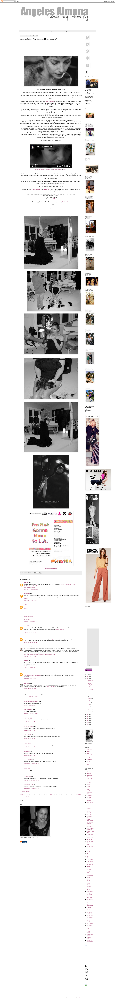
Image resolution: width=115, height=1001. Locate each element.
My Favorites (72, 31)
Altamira (88, 786)
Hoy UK (88, 851)
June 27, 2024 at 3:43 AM (29, 721)
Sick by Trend (90, 899)
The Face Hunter (89, 919)
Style (88, 764)
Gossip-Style (89, 848)
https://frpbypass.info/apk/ (29, 587)
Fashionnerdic (90, 841)
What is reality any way (90, 935)
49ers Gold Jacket (28, 693)
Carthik (25, 604)
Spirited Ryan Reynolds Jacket (31, 701)
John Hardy (26, 683)
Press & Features (91, 31)
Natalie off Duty (90, 891)
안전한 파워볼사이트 (28, 784)
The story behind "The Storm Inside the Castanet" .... (91, 687)
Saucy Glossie (90, 897)
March (89, 708)
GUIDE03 (26, 660)
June (89, 702)
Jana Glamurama (89, 857)
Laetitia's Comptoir (89, 869)
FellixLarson (26, 637)
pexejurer (26, 582)
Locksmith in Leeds (50, 686)
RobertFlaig (26, 625)
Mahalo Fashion (88, 880)
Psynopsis (89, 893)
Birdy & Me (89, 797)
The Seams (89, 925)
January (90, 711)
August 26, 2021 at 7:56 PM (30, 632)
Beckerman (89, 795)
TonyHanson (27, 593)
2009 (88, 724)
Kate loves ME (90, 863)
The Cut (88, 761)
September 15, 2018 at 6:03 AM (31, 589)
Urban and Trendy (89, 930)
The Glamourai (90, 921)
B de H (88, 790)
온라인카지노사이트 (28, 726)
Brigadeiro (89, 799)
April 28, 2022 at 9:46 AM (29, 667)
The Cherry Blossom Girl (89, 913)
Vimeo (64, 169)
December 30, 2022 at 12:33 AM (31, 696)
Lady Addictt (89, 866)
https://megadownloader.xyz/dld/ (31, 585)
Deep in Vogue (90, 826)
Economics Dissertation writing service (32, 675)
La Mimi (88, 763)
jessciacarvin (27, 646)
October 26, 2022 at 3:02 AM (30, 688)
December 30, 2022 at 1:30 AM (31, 713)
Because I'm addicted (89, 793)
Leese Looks (89, 874)
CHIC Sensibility (89, 807)
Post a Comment (25, 791)
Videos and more (81, 31)
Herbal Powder (27, 619)
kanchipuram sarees (28, 616)
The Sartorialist (90, 923)
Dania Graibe (65, 201)
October (90, 693)
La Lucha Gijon (90, 864)
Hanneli (88, 849)
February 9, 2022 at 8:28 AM (30, 656)
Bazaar (88, 751)
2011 (88, 720)
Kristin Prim (89, 749)
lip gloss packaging (55, 639)
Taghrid (88, 909)
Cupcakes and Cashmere (90, 823)
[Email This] (35, 573)
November (90, 680)
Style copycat (90, 905)
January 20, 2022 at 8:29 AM (30, 642)
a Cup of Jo (89, 778)
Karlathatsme (90, 861)
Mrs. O (88, 889)
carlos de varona (57, 169)
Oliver (25, 672)
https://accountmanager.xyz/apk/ (68, 584)
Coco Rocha (89, 759)
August (89, 698)
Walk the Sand (90, 932)
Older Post (79, 794)
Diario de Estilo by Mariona (90, 829)
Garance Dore (90, 846)
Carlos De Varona (49, 101)
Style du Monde (90, 757)
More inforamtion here (51, 568)
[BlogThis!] (36, 573)
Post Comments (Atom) (31, 797)
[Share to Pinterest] (41, 573)
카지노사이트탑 (27, 734)
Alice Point (89, 782)
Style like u (89, 907)
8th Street (89, 773)
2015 (88, 678)
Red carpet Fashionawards (90, 895)
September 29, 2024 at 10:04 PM (31, 763)
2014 (88, 714)
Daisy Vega (89, 825)
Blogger (79, 997)
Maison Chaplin (88, 882)
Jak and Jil (89, 855)
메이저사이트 (27, 768)
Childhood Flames (89, 810)
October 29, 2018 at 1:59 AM (30, 600)
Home (21, 31)
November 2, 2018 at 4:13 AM (30, 621)
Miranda (88, 885)
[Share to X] (38, 573)
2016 (88, 676)
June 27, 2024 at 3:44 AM (29, 755)
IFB (87, 853)
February (90, 710)
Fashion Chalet (90, 836)
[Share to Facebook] (40, 573)
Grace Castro (47, 189)
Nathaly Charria (37, 189)
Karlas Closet (90, 859)
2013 (88, 716)
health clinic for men (59, 629)
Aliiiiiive (88, 784)
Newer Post (23, 794)
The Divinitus (90, 917)
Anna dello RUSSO (89, 788)
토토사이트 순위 (27, 776)
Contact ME (34, 31)
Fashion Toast (90, 837)
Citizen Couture (90, 812)
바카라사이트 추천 (28, 759)
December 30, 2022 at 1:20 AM (31, 705)
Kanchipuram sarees (28, 611)
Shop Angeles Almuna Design (46, 31)
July (89, 700)
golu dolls (26, 608)
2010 (88, 722)
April (89, 706)
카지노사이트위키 (28, 718)
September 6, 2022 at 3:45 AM (30, 678)
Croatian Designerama (90, 820)
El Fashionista (90, 834)
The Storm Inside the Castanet (42, 169)
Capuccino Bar (90, 802)
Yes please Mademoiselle (90, 941)
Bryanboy (89, 800)
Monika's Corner (89, 887)
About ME (27, 31)
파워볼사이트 (27, 751)
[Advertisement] (92, 955)
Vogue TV (89, 753)
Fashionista (89, 839)
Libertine (42, 191)
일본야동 (26, 665)
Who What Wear (89, 938)
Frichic (88, 842)
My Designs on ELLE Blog (61, 31)
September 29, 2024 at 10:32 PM (31, 780)
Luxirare (88, 877)
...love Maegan (90, 771)
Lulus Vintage (90, 875)
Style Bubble (89, 904)
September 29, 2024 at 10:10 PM (31, 772)
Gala (88, 844)
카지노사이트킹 (27, 743)
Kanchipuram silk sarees (29, 613)
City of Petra (89, 814)
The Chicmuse (90, 915)
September (90, 695)
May (89, 704)
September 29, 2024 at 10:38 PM (31, 788)
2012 (88, 718)
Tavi (87, 910)
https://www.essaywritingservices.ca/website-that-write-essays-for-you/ (39, 654)
